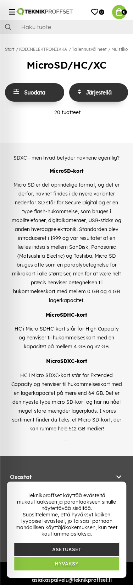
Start (9, 49)
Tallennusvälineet (89, 49)
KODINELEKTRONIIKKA (43, 49)
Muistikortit (122, 49)
